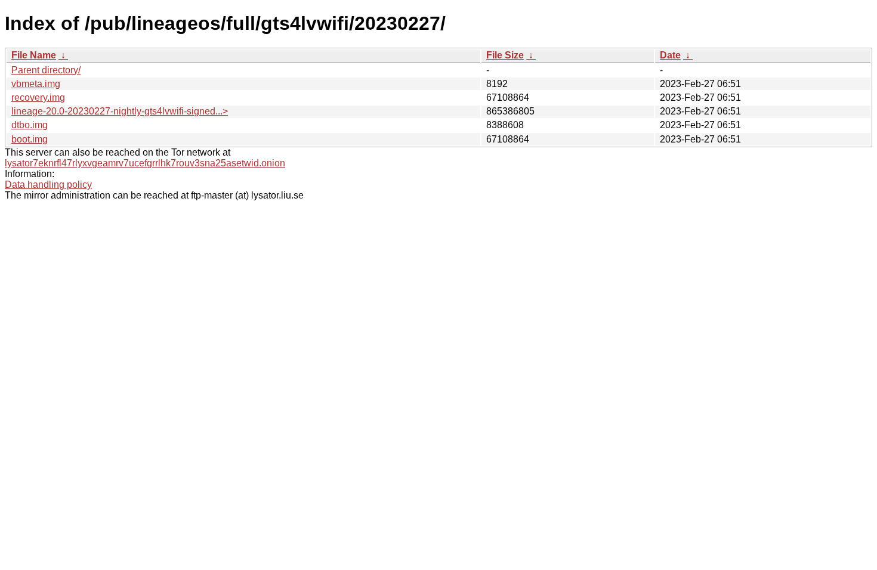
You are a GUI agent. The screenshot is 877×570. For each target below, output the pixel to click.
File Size (505, 55)
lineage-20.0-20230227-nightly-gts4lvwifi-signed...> (119, 111)
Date (670, 55)
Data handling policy (48, 184)
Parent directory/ (46, 70)
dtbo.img (29, 125)
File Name (33, 55)
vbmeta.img (35, 84)
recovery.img (38, 97)
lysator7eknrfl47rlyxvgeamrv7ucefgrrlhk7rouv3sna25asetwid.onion (145, 163)
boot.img (29, 139)
